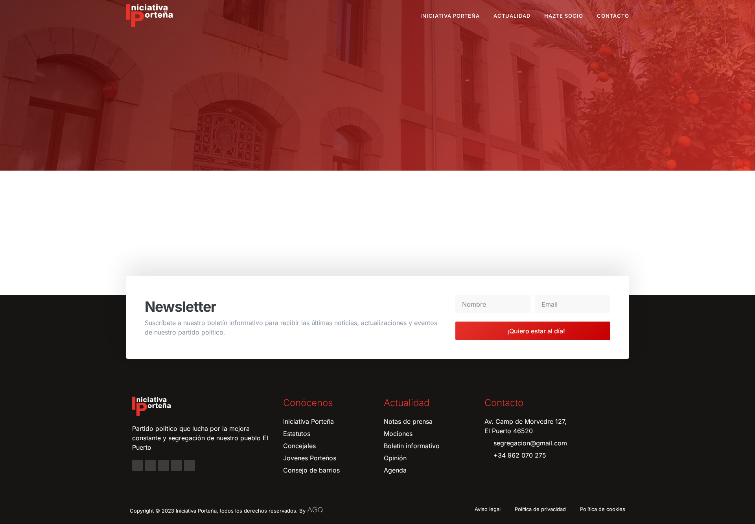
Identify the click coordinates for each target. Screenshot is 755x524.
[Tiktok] (189, 465)
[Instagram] (150, 465)
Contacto (613, 16)
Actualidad (512, 16)
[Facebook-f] (137, 465)
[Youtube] (176, 465)
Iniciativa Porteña (450, 16)
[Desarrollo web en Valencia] (315, 509)
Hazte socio (563, 16)
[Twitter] (163, 465)
